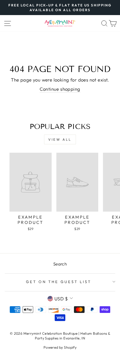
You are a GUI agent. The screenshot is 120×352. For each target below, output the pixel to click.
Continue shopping (60, 89)
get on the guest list (58, 281)
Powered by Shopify (60, 347)
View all (60, 139)
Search (60, 264)
